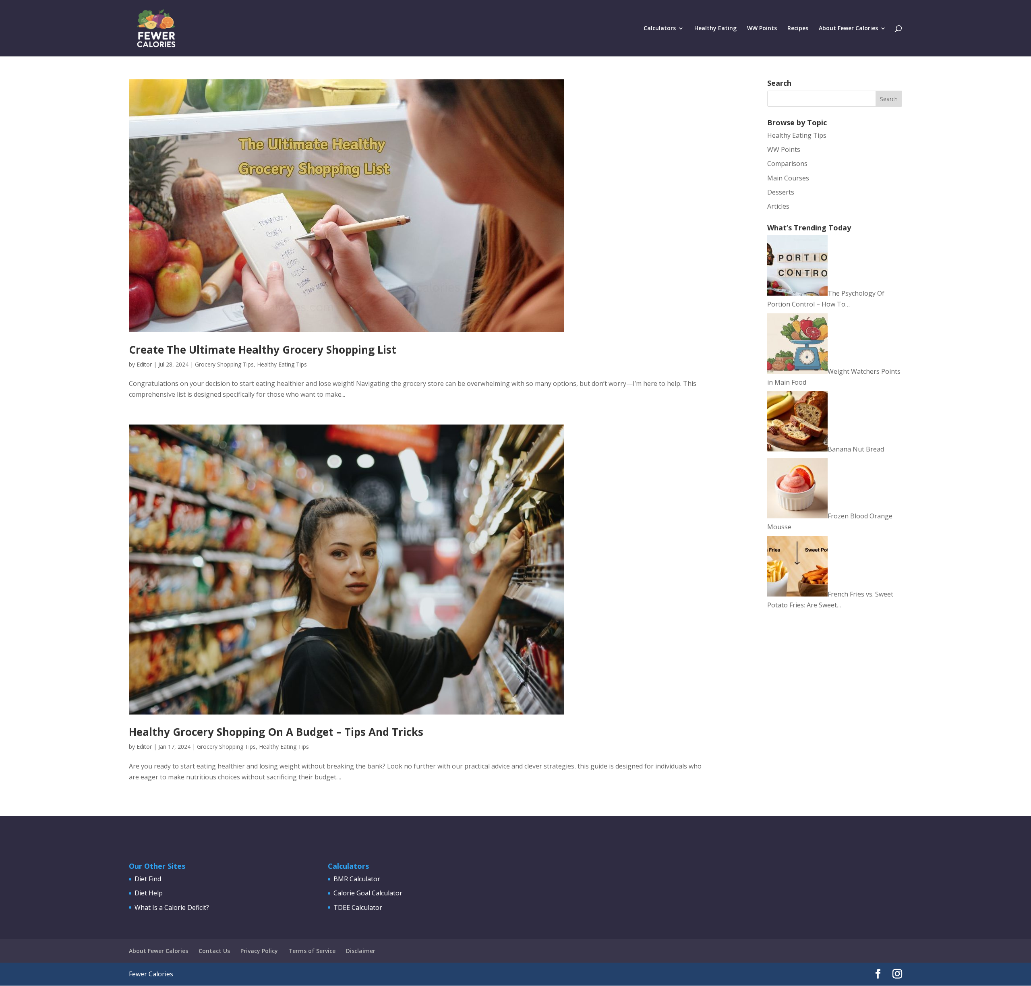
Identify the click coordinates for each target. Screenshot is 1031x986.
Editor (144, 364)
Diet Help (149, 893)
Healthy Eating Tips (282, 364)
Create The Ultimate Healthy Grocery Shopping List (262, 349)
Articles (778, 206)
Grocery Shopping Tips (224, 364)
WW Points (762, 28)
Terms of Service (311, 951)
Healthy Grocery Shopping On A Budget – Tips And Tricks (276, 732)
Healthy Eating (715, 28)
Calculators (660, 28)
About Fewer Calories (848, 28)
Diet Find (148, 878)
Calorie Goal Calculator (367, 893)
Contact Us (214, 951)
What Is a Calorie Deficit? (172, 907)
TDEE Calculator (357, 907)
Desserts (780, 192)
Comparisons (787, 163)
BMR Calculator (356, 878)
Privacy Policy (259, 951)
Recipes (797, 28)
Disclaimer (360, 951)
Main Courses (788, 178)
